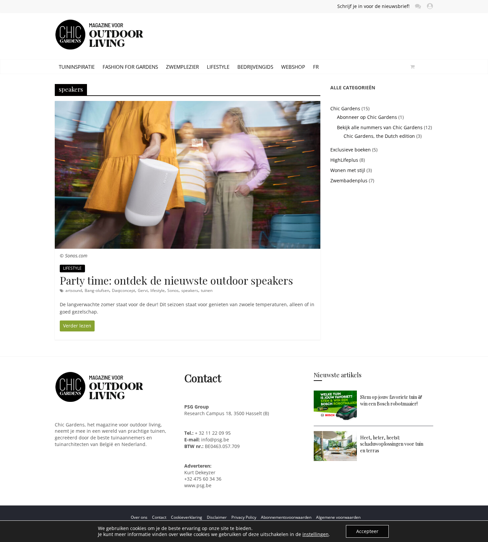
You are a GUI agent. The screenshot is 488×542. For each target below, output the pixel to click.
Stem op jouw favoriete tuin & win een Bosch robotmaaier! (391, 400)
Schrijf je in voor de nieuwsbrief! (373, 6)
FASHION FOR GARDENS (130, 66)
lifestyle (157, 290)
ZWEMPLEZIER (182, 66)
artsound (73, 290)
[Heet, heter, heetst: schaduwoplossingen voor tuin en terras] (335, 434)
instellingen (315, 534)
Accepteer (367, 531)
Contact (159, 517)
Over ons (139, 517)
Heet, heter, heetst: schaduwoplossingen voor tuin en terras (391, 444)
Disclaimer (217, 517)
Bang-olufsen (97, 290)
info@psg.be (215, 439)
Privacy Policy (243, 517)
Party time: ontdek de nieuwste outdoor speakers (176, 280)
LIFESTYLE (218, 66)
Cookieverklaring (186, 517)
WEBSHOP (293, 66)
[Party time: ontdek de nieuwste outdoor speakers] (187, 104)
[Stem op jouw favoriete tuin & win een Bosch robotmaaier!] (335, 394)
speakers (189, 290)
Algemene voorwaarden (338, 517)
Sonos (173, 290)
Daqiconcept (123, 290)
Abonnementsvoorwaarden (286, 517)
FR (316, 66)
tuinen (206, 290)
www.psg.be (198, 485)
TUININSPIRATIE (77, 66)
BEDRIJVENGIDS (255, 66)
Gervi (143, 290)
